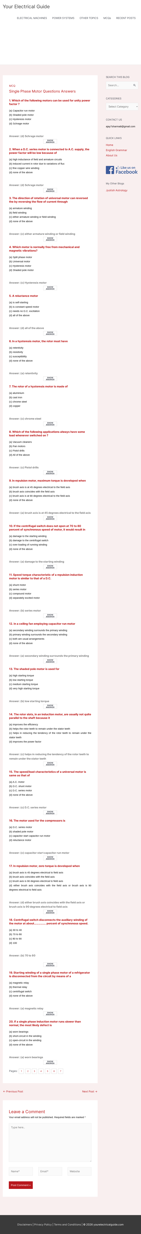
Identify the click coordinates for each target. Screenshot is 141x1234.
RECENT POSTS (126, 18)
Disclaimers (24, 1224)
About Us (111, 155)
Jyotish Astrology (117, 190)
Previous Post (13, 1091)
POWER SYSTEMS (63, 18)
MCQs (107, 18)
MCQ (12, 85)
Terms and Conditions (67, 1224)
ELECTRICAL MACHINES (32, 18)
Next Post (89, 1091)
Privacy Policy (43, 1224)
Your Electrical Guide (26, 6)
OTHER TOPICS (89, 18)
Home (109, 145)
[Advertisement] (70, 44)
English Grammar (116, 150)
